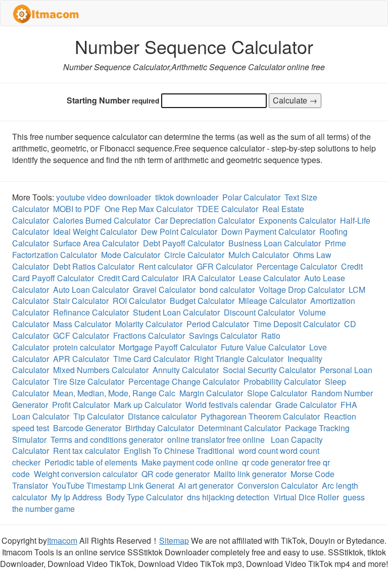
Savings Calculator (223, 335)
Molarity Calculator (148, 324)
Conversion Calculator (277, 485)
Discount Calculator (259, 312)
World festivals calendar (228, 404)
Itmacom (62, 540)
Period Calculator (217, 324)
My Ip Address (76, 497)
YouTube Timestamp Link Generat (113, 485)
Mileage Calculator (272, 300)
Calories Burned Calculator (102, 220)
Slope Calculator (277, 393)
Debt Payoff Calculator (183, 243)
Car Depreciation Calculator (205, 220)
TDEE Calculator (227, 209)
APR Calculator (81, 359)
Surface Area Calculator (96, 243)
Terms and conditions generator (107, 439)
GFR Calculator (225, 266)
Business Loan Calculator (274, 243)
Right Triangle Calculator (238, 359)
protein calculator (84, 347)
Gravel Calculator (164, 289)
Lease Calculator (269, 278)
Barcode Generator (87, 428)
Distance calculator (162, 416)
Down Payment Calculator (268, 231)
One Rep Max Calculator (149, 209)
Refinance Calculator (91, 312)
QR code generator (175, 474)
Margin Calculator (211, 393)
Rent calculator (165, 266)
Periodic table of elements (90, 462)
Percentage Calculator (297, 266)
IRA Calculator (208, 278)
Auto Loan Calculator (91, 289)
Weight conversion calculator (85, 474)
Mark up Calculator (147, 404)
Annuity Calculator (186, 370)
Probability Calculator (282, 381)
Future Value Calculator (263, 347)
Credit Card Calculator (138, 278)
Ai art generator (205, 485)
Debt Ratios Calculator (93, 266)
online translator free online (217, 439)
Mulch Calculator (258, 255)
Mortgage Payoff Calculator (168, 347)
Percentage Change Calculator (183, 381)
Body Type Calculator (144, 497)
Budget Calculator (202, 300)
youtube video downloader (103, 197)
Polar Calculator (251, 197)
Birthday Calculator (159, 428)
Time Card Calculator (151, 359)
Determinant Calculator (239, 428)
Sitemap (174, 540)
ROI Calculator (139, 300)
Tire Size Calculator (88, 381)
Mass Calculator (82, 324)
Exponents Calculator (297, 220)
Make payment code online (189, 462)
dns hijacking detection (228, 497)
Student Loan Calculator (176, 312)
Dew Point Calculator (179, 231)
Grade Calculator (305, 404)
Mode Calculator (130, 255)
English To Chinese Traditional (179, 450)
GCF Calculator (81, 335)
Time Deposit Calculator (296, 324)
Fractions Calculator (149, 335)
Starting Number (113, 100)
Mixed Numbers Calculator (101, 370)
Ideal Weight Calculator (95, 231)
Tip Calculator (98, 416)
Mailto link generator (250, 474)
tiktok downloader (186, 197)
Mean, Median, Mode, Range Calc (114, 393)
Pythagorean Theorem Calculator (260, 416)
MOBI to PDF (77, 209)
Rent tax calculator (86, 450)
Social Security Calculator (269, 370)
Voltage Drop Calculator (302, 289)
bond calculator (227, 289)
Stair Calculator (81, 300)
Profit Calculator (81, 404)
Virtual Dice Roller (306, 497)
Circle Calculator (194, 255)
